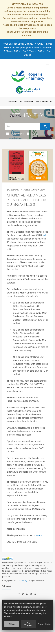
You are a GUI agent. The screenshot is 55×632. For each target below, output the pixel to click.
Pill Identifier (26, 101)
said (45, 235)
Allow (12, 624)
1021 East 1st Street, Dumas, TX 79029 (23, 43)
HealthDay (22, 580)
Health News (17, 133)
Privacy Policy (44, 624)
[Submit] (45, 126)
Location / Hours (44, 101)
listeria (39, 535)
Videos (34, 133)
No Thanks (28, 624)
